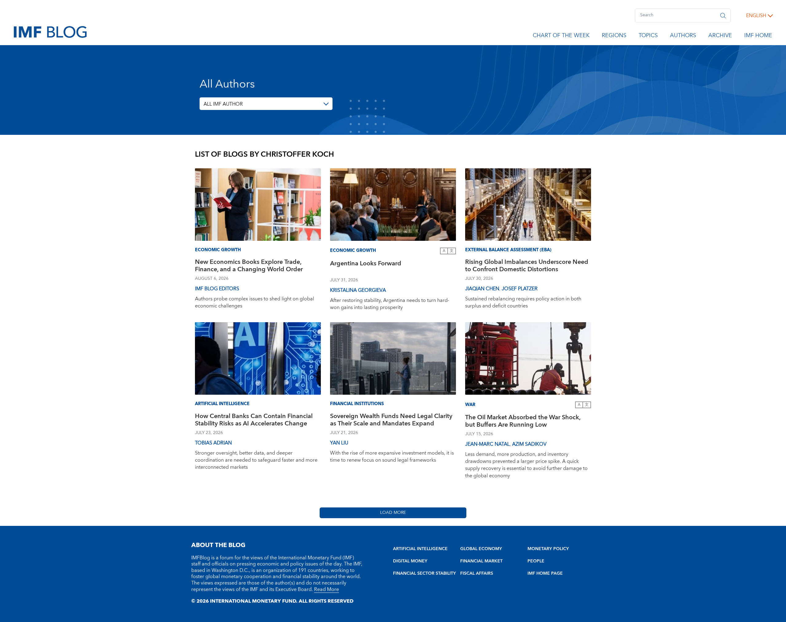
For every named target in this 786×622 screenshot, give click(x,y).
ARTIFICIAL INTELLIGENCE (420, 549)
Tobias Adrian (213, 443)
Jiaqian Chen (482, 288)
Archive (720, 36)
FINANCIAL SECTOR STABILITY (424, 573)
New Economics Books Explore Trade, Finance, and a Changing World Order (249, 266)
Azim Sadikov (529, 444)
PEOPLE (535, 561)
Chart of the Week (561, 36)
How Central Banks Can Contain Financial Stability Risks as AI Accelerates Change (254, 421)
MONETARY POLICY (548, 549)
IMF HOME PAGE (545, 573)
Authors (683, 36)
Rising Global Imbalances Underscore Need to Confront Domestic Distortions (526, 266)
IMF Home (758, 36)
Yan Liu (339, 443)
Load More (393, 512)
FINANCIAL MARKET (481, 561)
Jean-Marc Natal (487, 444)
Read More (326, 589)
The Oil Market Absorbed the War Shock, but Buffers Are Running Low (522, 422)
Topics (648, 36)
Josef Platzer (520, 288)
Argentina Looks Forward (365, 264)
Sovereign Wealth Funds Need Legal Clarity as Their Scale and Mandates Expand (391, 421)
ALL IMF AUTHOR (223, 104)
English (756, 15)
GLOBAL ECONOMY (481, 549)
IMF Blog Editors (217, 288)
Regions (614, 36)
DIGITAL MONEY (410, 561)
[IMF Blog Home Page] (50, 31)
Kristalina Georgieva (358, 290)
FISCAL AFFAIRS (476, 573)
